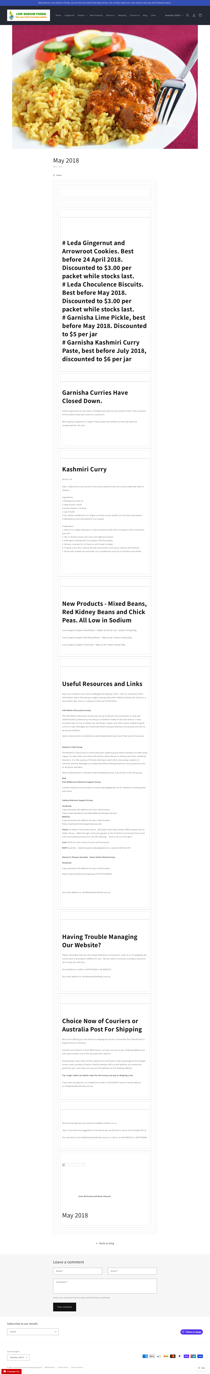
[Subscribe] (55, 1331)
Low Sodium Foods (20, 1367)
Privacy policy (63, 1367)
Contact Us (12, 1371)
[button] (82, 15)
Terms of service (77, 1367)
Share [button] (59, 175)
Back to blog (106, 1243)
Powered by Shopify (34, 1367)
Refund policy (50, 1367)
